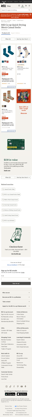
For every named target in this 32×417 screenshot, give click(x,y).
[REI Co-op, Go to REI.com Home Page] (3, 5)
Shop (9, 6)
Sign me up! (16, 283)
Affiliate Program (6, 363)
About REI (19, 356)
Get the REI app (16, 254)
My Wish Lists (5, 319)
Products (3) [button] (6, 33)
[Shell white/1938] (18, 62)
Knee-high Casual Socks (10, 205)
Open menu (29, 5)
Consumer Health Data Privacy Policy (16, 410)
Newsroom (20, 362)
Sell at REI (4, 360)
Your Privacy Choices (21, 406)
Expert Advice (15, 33)
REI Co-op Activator (9, 220)
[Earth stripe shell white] (5, 62)
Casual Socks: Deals (9, 189)
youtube (21, 386)
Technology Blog (21, 365)
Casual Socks (20, 20)
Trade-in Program (6, 349)
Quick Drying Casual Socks (11, 215)
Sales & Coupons (21, 330)
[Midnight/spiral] (21, 62)
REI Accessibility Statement (22, 414)
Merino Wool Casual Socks (11, 199)
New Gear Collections (7, 344)
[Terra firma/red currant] (8, 62)
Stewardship (20, 367)
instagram (6, 386)
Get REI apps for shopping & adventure (15, 391)
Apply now (7, 170)
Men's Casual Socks (5, 21)
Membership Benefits (7, 321)
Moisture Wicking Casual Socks (12, 210)
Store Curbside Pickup (23, 321)
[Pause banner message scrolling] (30, 14)
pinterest (18, 386)
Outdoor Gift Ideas (6, 330)
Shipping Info (21, 323)
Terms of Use (8, 406)
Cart (25, 5)
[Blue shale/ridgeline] (25, 62)
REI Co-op (3, 20)
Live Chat (4, 379)
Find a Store (4, 376)
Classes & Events (21, 342)
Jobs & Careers (5, 356)
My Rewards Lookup (7, 316)
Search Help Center (6, 374)
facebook (14, 386)
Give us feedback (12, 265)
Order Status (20, 314)
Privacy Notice (8, 408)
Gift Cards (4, 333)
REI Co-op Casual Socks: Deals (12, 194)
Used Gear (4, 346)
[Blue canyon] (3, 62)
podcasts (25, 386)
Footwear (9, 20)
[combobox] (16, 10)
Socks (14, 20)
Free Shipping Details (23, 333)
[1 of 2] (23, 59)
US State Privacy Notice (21, 408)
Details (22, 272)
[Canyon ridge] (3, 106)
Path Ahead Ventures (23, 347)
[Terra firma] (5, 106)
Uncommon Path (21, 344)
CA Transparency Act (21, 412)
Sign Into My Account (7, 314)
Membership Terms (8, 414)
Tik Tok (10, 386)
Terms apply (7, 168)
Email (2, 275)
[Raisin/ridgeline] (23, 62)
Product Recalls (9, 412)
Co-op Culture (5, 358)
